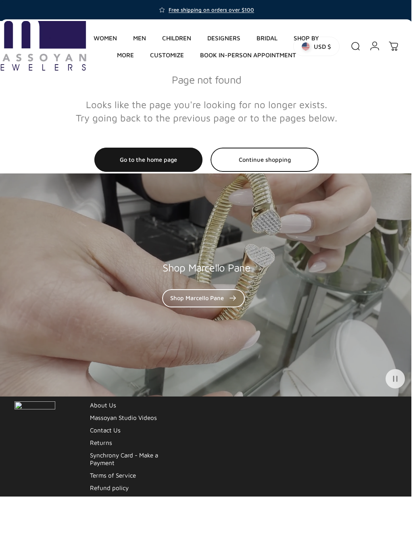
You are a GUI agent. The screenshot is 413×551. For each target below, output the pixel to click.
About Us (103, 405)
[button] (389, 378)
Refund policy (109, 487)
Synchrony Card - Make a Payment (124, 458)
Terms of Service (113, 475)
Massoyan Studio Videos (123, 417)
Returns (101, 442)
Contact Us (105, 430)
